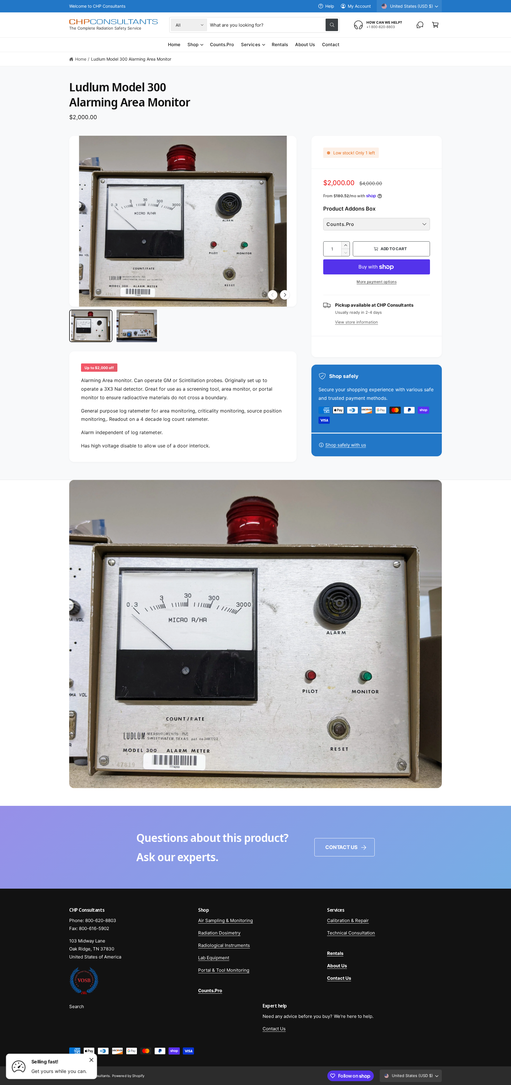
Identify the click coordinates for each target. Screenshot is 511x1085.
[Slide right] (285, 295)
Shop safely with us (345, 445)
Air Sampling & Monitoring (225, 920)
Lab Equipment (213, 958)
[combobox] (273, 25)
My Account (359, 6)
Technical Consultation (351, 933)
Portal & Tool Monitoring (223, 970)
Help (329, 6)
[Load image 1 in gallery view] (90, 326)
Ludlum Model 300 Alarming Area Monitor (131, 59)
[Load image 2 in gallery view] (137, 326)
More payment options (377, 281)
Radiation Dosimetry (219, 933)
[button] (435, 25)
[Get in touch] (420, 25)
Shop (192, 44)
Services (250, 44)
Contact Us (341, 847)
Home (80, 59)
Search (76, 1006)
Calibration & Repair (348, 920)
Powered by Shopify (128, 1076)
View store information (356, 322)
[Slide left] (272, 295)
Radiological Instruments (224, 945)
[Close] (91, 1060)
